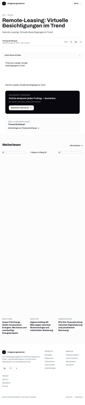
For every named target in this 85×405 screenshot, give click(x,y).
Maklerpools (49, 358)
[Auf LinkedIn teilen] (76, 42)
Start (3, 15)
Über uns (5, 379)
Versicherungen (50, 368)
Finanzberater (50, 361)
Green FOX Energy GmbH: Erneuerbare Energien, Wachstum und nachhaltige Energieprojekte (14, 327)
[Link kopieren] (81, 42)
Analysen (10, 15)
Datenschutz (79, 397)
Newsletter (70, 365)
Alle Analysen (75, 145)
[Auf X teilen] (71, 42)
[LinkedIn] (4, 368)
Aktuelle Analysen (72, 355)
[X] (10, 368)
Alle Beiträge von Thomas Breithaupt (22, 128)
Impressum (69, 397)
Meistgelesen (71, 361)
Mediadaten (6, 383)
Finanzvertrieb (50, 365)
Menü (76, 3)
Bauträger (48, 355)
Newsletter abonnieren (20, 108)
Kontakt (5, 386)
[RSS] (16, 368)
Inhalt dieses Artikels (13, 55)
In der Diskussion (72, 358)
